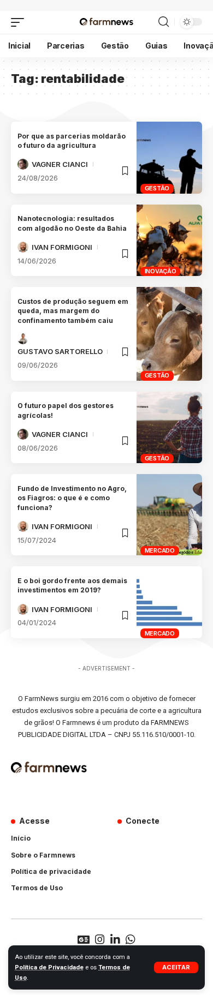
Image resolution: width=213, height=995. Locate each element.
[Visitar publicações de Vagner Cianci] (22, 164)
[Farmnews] (106, 22)
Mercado (160, 550)
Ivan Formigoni (62, 247)
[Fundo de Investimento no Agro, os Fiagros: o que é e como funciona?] (169, 514)
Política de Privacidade (49, 967)
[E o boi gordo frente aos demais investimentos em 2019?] (169, 602)
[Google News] (83, 939)
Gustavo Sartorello (60, 351)
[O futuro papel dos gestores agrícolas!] (169, 428)
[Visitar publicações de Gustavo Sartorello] (22, 338)
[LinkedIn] (115, 939)
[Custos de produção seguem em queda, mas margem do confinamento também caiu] (169, 334)
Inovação (160, 271)
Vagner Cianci (60, 164)
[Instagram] (100, 939)
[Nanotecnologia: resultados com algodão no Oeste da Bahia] (169, 241)
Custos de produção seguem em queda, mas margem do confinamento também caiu (72, 311)
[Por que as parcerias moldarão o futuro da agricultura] (169, 158)
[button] (176, 967)
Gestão (157, 188)
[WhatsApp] (130, 939)
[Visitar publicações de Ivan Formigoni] (22, 247)
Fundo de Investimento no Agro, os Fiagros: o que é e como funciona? (72, 498)
